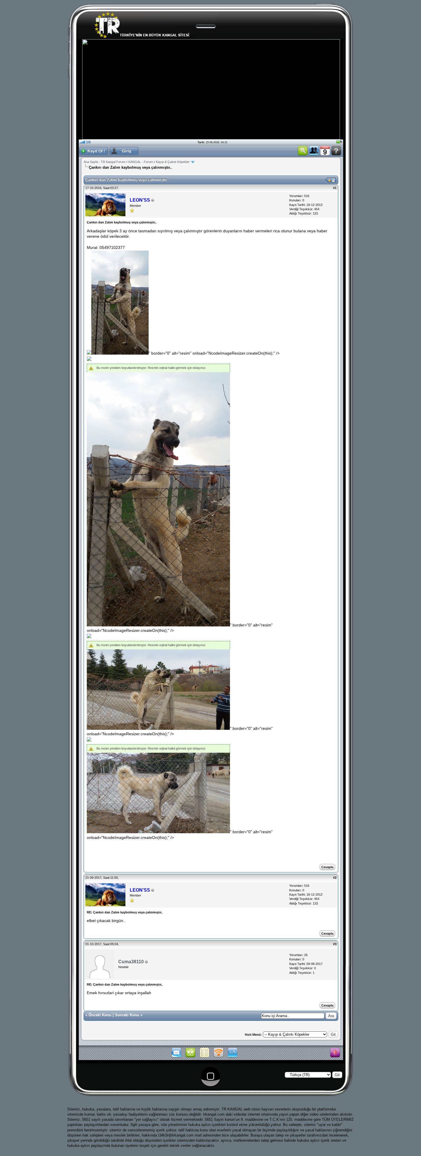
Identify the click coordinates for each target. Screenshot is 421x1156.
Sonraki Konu (127, 1015)
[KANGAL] (190, 1057)
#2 (335, 877)
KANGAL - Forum (140, 162)
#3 (335, 944)
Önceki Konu (99, 1015)
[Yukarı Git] (335, 1053)
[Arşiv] (204, 1057)
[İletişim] (176, 1057)
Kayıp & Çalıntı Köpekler (173, 162)
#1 (335, 188)
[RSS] (218, 1057)
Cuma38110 (131, 961)
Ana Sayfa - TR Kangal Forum (104, 162)
